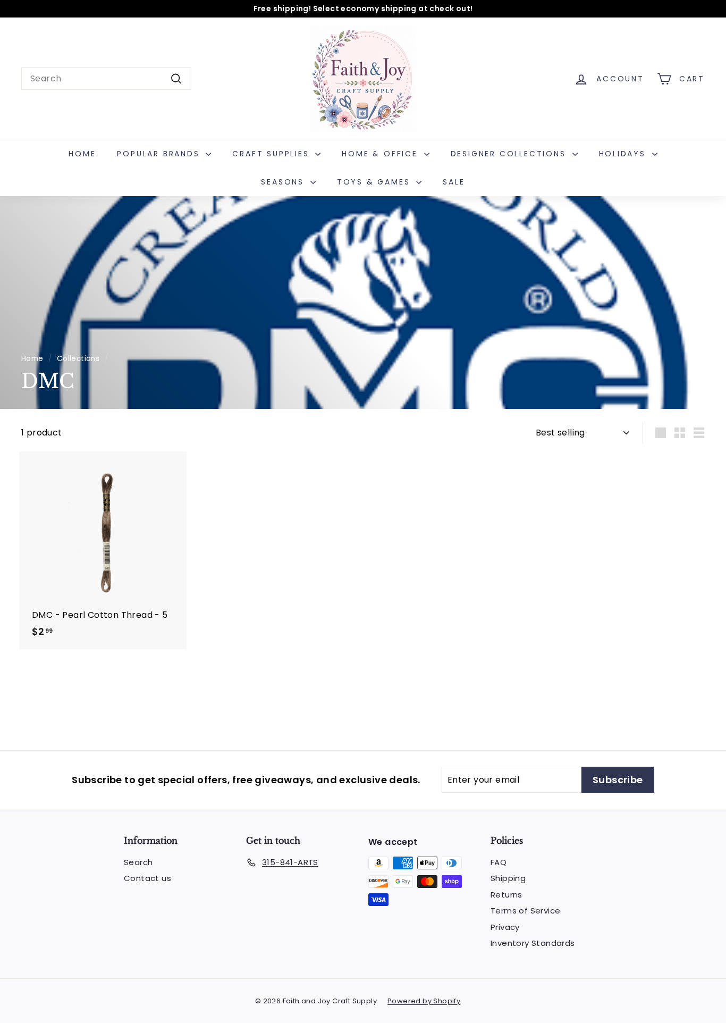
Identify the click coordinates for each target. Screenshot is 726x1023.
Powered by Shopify (423, 1001)
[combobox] (106, 79)
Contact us (147, 878)
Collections (78, 359)
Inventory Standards (533, 943)
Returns (506, 894)
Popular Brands (160, 153)
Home (82, 153)
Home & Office (381, 153)
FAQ (498, 862)
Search (138, 862)
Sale (454, 182)
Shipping (508, 878)
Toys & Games (375, 182)
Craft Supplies (272, 153)
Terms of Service (525, 910)
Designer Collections (510, 153)
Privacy (505, 927)
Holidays (624, 153)
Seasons (284, 182)
